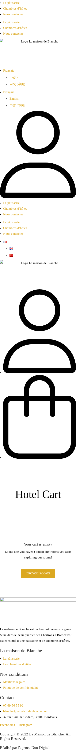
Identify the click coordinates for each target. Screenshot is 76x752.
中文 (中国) (17, 84)
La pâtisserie (11, 2)
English (14, 77)
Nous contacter (13, 14)
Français (8, 70)
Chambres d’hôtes (15, 8)
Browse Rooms (38, 573)
